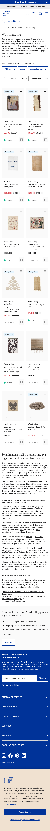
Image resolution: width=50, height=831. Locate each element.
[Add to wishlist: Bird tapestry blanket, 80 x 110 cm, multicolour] (21, 91)
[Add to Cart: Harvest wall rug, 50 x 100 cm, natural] (45, 322)
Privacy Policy (10, 804)
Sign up (42, 678)
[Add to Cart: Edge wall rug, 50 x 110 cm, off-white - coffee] (45, 139)
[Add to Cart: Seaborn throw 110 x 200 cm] (45, 442)
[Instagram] (4, 755)
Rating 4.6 (32, 2)
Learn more (7, 634)
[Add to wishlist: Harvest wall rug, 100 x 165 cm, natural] (45, 151)
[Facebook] (10, 755)
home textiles (27, 509)
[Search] (3, 21)
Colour (24, 78)
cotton (29, 536)
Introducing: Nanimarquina (15, 601)
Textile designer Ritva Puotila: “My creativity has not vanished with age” (24, 597)
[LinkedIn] (24, 755)
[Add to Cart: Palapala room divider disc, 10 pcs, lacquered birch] (21, 322)
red (7, 516)
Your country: (8, 685)
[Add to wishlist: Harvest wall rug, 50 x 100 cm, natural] (45, 271)
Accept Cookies (25, 812)
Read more (6, 56)
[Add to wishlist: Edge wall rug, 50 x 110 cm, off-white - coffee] (45, 91)
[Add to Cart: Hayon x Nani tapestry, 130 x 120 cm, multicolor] (45, 259)
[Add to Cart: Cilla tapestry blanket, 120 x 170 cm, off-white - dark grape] (21, 382)
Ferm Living (37, 486)
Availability (36, 78)
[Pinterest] (17, 755)
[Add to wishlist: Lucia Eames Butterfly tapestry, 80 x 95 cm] (21, 393)
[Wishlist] (34, 13)
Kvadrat (5, 489)
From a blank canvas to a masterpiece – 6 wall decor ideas (23, 593)
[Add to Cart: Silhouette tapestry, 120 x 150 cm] (21, 259)
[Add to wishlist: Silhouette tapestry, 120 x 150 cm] (21, 211)
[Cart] (40, 13)
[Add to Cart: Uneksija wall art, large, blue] (21, 199)
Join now (8, 642)
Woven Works (25, 486)
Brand (13, 78)
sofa (21, 530)
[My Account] (27, 13)
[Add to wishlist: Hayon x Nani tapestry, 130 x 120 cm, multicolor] (45, 211)
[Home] (3, 28)
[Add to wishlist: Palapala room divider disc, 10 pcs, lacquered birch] (21, 271)
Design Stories (31, 582)
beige (36, 511)
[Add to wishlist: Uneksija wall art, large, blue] (21, 151)
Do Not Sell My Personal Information (25, 820)
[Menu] (46, 13)
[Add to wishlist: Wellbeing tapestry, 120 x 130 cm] (45, 333)
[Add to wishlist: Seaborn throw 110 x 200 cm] (45, 393)
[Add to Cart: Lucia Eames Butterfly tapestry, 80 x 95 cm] (21, 442)
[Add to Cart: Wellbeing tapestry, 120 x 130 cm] (45, 382)
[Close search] (47, 21)
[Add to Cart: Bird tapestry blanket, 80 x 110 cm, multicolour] (21, 139)
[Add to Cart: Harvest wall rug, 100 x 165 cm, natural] (45, 199)
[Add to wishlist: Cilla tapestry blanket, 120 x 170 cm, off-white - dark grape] (21, 333)
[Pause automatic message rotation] (47, 2)
